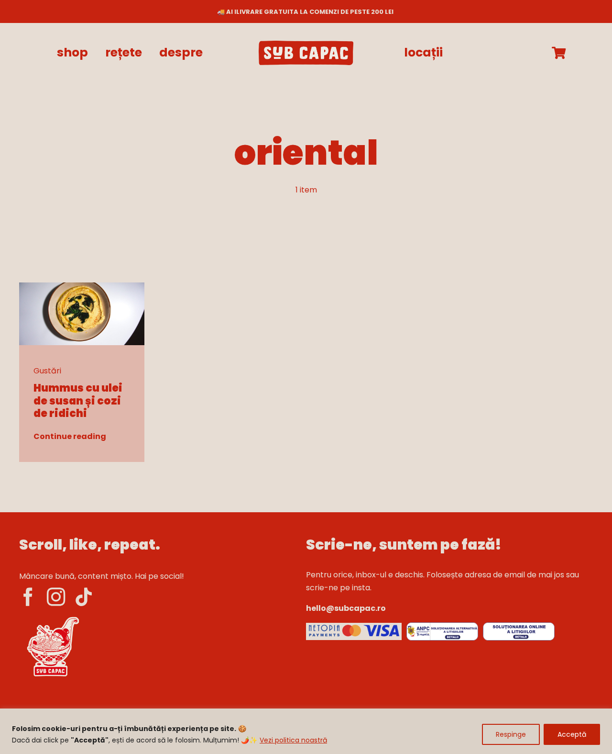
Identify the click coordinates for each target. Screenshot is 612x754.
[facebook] (28, 597)
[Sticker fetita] (52, 616)
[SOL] (519, 625)
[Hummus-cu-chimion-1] (82, 286)
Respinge (511, 734)
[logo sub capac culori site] (306, 44)
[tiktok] (84, 597)
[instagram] (56, 597)
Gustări (47, 370)
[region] (306, 731)
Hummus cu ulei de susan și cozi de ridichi (77, 401)
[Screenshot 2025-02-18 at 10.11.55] (354, 626)
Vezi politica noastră (293, 740)
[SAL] (442, 625)
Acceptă (571, 734)
